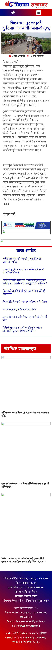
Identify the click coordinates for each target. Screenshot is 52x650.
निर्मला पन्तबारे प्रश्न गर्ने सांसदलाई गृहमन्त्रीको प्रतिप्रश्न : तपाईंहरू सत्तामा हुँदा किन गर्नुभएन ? (23, 560)
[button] (38, 12)
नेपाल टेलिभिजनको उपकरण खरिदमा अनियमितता (25, 301)
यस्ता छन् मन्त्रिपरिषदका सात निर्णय (19, 309)
